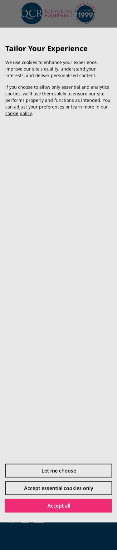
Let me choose (58, 470)
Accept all (58, 505)
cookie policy (18, 113)
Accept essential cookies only (58, 488)
